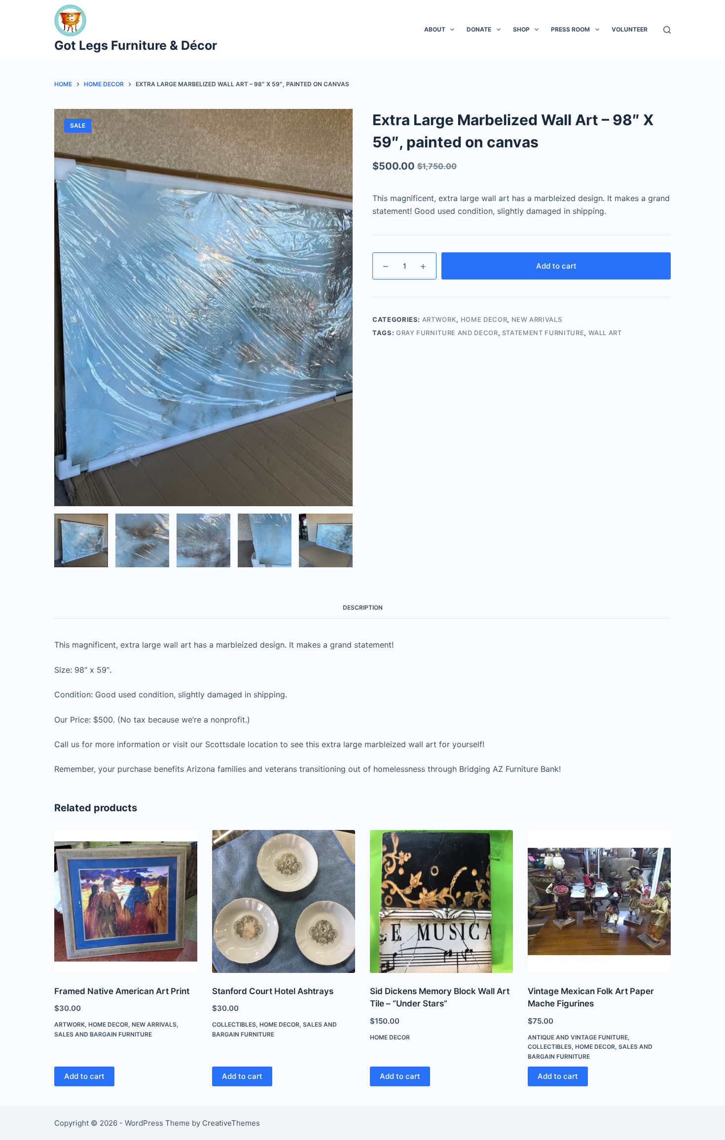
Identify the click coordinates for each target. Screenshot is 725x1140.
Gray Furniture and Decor (447, 333)
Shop (521, 29)
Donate (479, 29)
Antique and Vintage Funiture (578, 1037)
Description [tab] (363, 607)
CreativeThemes (231, 1123)
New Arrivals (536, 319)
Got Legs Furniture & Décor (135, 45)
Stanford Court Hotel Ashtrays (272, 991)
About (434, 29)
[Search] (667, 30)
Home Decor (484, 319)
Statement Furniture (543, 333)
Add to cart (556, 266)
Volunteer (630, 29)
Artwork (439, 319)
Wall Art (605, 333)
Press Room (570, 29)
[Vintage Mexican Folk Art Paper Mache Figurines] (599, 901)
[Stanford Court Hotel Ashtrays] (283, 901)
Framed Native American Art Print (121, 991)
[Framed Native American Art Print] (125, 901)
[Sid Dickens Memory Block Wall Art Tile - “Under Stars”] (441, 901)
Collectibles (234, 1024)
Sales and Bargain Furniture (103, 1034)
